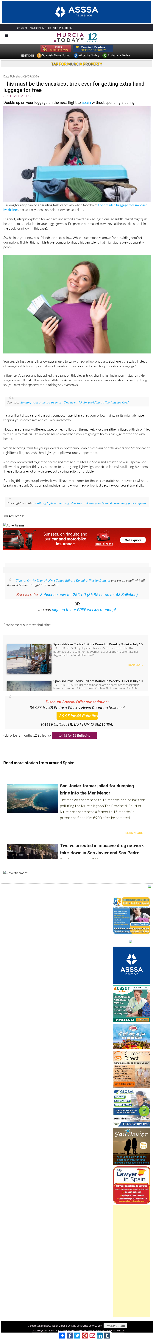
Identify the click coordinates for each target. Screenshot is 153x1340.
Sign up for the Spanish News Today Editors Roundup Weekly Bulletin (63, 580)
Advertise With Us (115, 1330)
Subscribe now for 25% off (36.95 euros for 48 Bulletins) (89, 594)
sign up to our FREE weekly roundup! (84, 609)
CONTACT (22, 28)
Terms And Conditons (60, 1330)
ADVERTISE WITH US (40, 28)
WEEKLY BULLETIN (62, 28)
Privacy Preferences (115, 1325)
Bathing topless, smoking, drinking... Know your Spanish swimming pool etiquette (91, 503)
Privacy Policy (79, 1330)
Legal (91, 1330)
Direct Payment (39, 1330)
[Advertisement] (131, 1261)
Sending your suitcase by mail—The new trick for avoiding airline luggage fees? (75, 402)
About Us (100, 1330)
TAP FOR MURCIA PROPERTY (76, 64)
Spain (86, 102)
